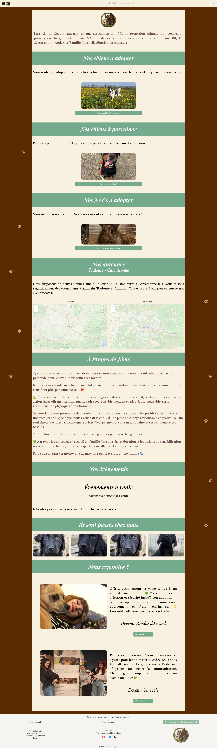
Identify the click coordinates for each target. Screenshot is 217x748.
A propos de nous (108, 722)
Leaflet (104, 348)
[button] (213, 3)
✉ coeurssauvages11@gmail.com (108, 733)
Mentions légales (35, 722)
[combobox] (161, 3)
